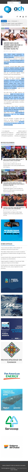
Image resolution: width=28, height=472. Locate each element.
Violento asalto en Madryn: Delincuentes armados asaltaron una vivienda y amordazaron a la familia (21, 134)
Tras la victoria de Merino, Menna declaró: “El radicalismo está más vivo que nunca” (13, 160)
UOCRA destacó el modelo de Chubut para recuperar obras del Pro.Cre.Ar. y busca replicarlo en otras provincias (13, 267)
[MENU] (1, 17)
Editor (14, 51)
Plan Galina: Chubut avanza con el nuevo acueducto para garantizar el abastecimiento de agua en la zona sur (13, 184)
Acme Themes (14, 469)
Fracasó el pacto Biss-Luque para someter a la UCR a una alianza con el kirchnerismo (13, 208)
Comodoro (7, 170)
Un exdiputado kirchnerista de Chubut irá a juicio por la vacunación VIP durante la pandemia (7, 133)
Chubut (2, 28)
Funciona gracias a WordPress (8, 468)
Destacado (7, 28)
